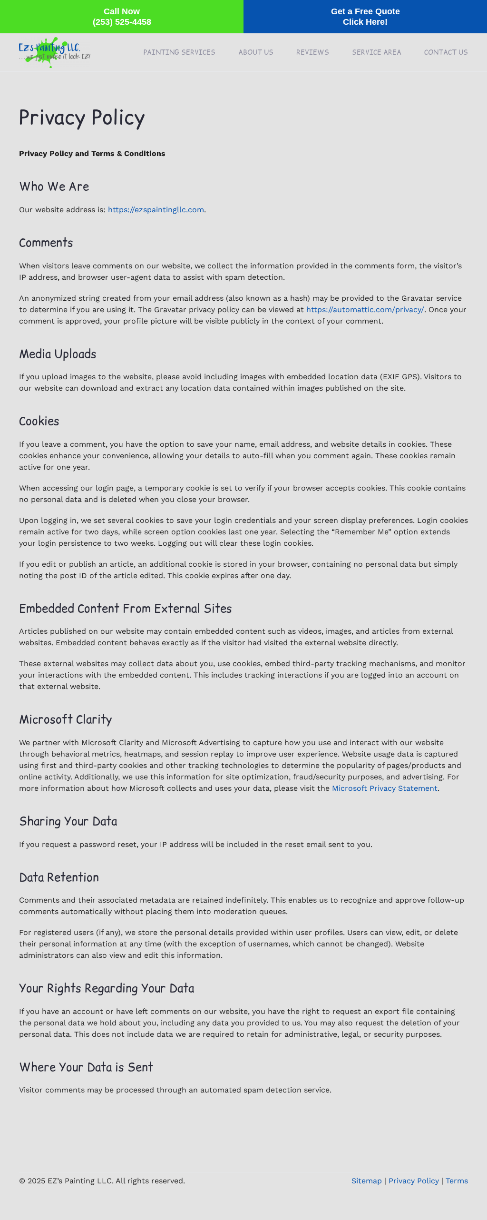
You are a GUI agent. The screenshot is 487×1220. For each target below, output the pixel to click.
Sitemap (366, 1180)
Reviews (312, 52)
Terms (457, 1180)
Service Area (376, 52)
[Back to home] (54, 52)
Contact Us (446, 52)
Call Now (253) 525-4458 (122, 17)
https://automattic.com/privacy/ (365, 309)
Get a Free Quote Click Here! (365, 17)
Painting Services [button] (179, 52)
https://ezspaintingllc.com (156, 209)
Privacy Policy (414, 1180)
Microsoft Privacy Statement (385, 788)
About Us (255, 52)
